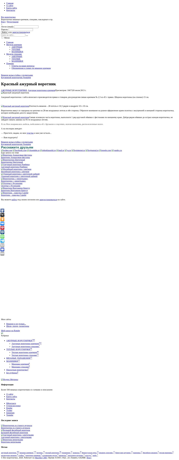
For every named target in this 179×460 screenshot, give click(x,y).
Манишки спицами (21, 367)
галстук (88, 455)
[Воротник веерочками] (12, 440)
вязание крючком (28, 453)
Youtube (9, 415)
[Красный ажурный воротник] (15, 106)
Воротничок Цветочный (12, 162)
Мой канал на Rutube (10, 331)
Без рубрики (12, 373)
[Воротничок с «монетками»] (14, 179)
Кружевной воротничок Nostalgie (16, 77)
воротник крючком (34, 455)
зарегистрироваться (21, 32)
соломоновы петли (50, 455)
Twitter (9, 410)
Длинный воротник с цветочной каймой (19, 176)
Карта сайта (11, 396)
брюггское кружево (124, 453)
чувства (30, 133)
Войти (4, 32)
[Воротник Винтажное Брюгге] (15, 188)
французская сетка (90, 453)
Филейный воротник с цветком (15, 171)
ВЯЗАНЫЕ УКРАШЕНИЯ (19, 358)
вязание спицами (107, 453)
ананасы (77, 453)
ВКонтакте (11, 403)
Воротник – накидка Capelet (13, 195)
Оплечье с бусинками (10, 186)
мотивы (41, 453)
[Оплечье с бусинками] (11, 183)
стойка (21, 455)
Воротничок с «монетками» (13, 181)
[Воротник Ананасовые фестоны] (16, 155)
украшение (67, 453)
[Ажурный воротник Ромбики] (15, 164)
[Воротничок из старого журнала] (16, 425)
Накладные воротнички (17, 370)
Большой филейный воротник (14, 432)
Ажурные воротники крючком (41, 90)
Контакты (10, 399)
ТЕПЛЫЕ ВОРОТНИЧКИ (19, 349)
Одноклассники (13, 406)
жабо (95, 455)
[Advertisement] (48, 73)
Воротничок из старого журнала (15, 428)
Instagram (10, 413)
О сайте (9, 394)
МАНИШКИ (13, 361)
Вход (3, 22)
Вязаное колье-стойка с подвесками (17, 75)
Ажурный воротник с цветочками (16, 437)
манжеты (63, 455)
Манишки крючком (21, 364)
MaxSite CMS (41, 458)
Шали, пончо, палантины (17, 326)
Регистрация (12, 22)
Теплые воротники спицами (25, 355)
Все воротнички (8, 17)
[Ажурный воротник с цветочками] (17, 435)
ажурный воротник (10, 453)
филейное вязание (151, 453)
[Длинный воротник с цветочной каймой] (20, 174)
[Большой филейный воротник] (15, 430)
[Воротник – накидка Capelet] (14, 193)
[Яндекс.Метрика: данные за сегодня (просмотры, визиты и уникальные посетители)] (9, 379)
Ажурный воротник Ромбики (14, 167)
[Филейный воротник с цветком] (16, 169)
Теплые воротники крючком (25, 352)
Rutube (9, 408)
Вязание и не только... (16, 324)
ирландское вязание (9, 455)
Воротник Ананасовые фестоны (15, 157)
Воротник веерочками (11, 442)
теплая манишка (166, 453)
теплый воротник (53, 453)
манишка (137, 453)
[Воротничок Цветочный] (13, 160)
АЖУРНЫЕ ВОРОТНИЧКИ (14, 90)
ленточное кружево (76, 455)
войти (14, 199)
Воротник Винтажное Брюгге (14, 190)
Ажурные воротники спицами (26, 346)
